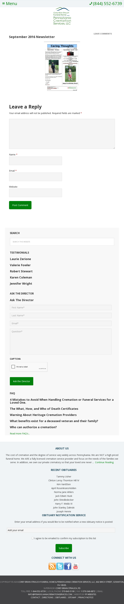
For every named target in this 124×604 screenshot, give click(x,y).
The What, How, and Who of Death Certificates (44, 409)
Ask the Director (21, 381)
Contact (35, 597)
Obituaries (60, 597)
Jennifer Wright (21, 283)
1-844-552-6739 (38, 591)
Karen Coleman (21, 277)
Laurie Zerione (20, 259)
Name (13, 154)
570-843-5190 (68, 591)
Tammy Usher (63, 476)
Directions (47, 597)
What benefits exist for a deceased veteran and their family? (54, 421)
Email (13, 170)
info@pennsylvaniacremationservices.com (50, 594)
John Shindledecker (64, 499)
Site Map (72, 597)
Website (13, 186)
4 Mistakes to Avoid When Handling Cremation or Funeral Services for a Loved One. (62, 401)
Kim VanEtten (64, 484)
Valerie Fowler (20, 265)
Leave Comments (103, 33)
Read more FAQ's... (20, 433)
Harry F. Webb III (63, 503)
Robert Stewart (21, 271)
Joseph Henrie (64, 511)
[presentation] (29, 367)
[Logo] (62, 23)
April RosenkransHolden (63, 488)
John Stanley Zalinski (63, 507)
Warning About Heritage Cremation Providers (43, 415)
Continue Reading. (104, 462)
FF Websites (90, 594)
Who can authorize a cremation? (33, 427)
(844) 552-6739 (107, 3)
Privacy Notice (85, 597)
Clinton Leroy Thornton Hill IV (63, 480)
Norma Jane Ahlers (64, 492)
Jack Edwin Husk (63, 495)
